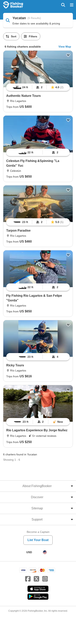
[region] (38, 87)
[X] (36, 579)
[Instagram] (45, 579)
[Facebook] (28, 579)
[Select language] (45, 552)
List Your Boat (38, 540)
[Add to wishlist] (68, 55)
